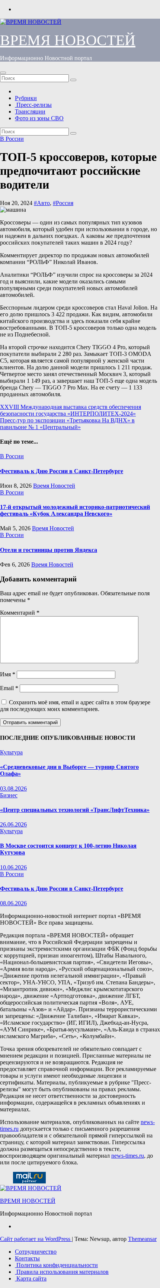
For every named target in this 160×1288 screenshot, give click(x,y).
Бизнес (8, 795)
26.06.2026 (13, 824)
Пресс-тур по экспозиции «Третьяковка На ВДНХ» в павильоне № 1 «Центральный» (67, 423)
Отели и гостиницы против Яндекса (48, 550)
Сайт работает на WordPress (36, 1239)
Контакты (27, 1258)
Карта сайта (31, 1278)
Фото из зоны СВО (39, 118)
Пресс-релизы (33, 105)
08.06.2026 (13, 903)
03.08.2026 (13, 788)
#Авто (42, 203)
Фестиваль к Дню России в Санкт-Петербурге (61, 471)
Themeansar (142, 1239)
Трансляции (30, 111)
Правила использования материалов (62, 1272)
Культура (11, 752)
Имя (7, 674)
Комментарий (19, 612)
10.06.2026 (13, 867)
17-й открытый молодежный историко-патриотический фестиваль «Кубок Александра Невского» (75, 510)
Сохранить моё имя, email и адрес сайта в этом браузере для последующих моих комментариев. (75, 705)
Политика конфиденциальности (56, 1265)
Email (9, 688)
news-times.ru (127, 1155)
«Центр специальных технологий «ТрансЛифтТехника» (75, 810)
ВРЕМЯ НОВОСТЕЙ (67, 40)
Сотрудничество (36, 1251)
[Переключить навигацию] (3, 73)
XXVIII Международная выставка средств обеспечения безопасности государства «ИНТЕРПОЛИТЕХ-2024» (70, 410)
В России (12, 139)
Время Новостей (54, 485)
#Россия (63, 203)
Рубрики (26, 98)
